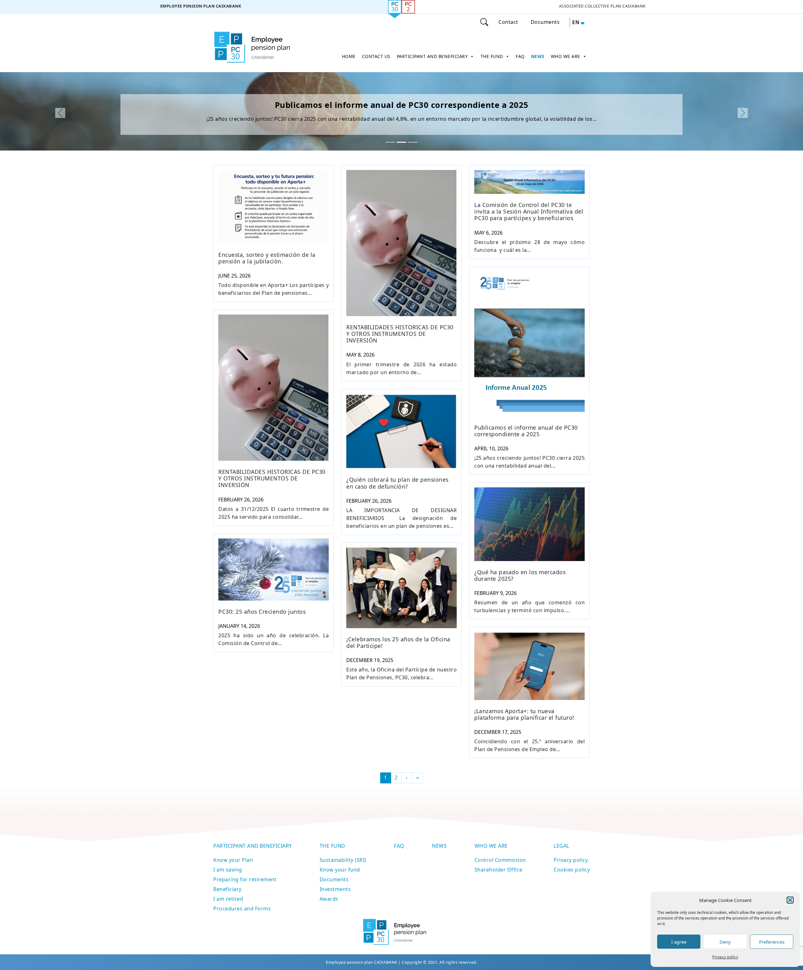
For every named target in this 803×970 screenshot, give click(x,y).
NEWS (538, 56)
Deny (725, 942)
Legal (561, 845)
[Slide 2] (401, 142)
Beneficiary (227, 889)
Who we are (491, 845)
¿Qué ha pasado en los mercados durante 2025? (520, 575)
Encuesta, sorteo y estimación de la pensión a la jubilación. (267, 258)
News (439, 845)
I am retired (228, 898)
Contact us (376, 56)
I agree (678, 942)
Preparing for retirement (244, 879)
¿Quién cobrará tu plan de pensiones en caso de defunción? (397, 483)
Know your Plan (233, 859)
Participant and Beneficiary (252, 845)
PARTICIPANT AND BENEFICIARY (432, 56)
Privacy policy (725, 957)
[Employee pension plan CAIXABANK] (201, 7)
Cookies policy (572, 869)
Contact (508, 22)
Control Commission (500, 859)
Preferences (771, 942)
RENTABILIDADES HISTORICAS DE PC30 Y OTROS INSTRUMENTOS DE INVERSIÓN (400, 334)
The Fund (332, 845)
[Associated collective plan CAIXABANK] (602, 7)
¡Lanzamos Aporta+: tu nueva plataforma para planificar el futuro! (524, 714)
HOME (349, 56)
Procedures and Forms (242, 908)
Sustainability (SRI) (343, 859)
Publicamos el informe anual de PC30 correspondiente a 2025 (402, 104)
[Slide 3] (412, 142)
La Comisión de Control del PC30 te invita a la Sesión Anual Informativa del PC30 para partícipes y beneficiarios (528, 211)
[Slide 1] (390, 142)
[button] (790, 900)
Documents (545, 22)
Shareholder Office (499, 869)
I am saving (227, 869)
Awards (329, 898)
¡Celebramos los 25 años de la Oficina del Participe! (398, 642)
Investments (335, 889)
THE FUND (492, 56)
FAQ (520, 56)
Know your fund (340, 869)
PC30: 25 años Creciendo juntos (262, 611)
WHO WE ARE (565, 56)
